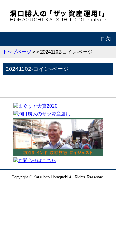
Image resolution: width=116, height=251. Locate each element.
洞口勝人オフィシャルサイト (58, 16)
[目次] (105, 38)
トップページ (17, 51)
